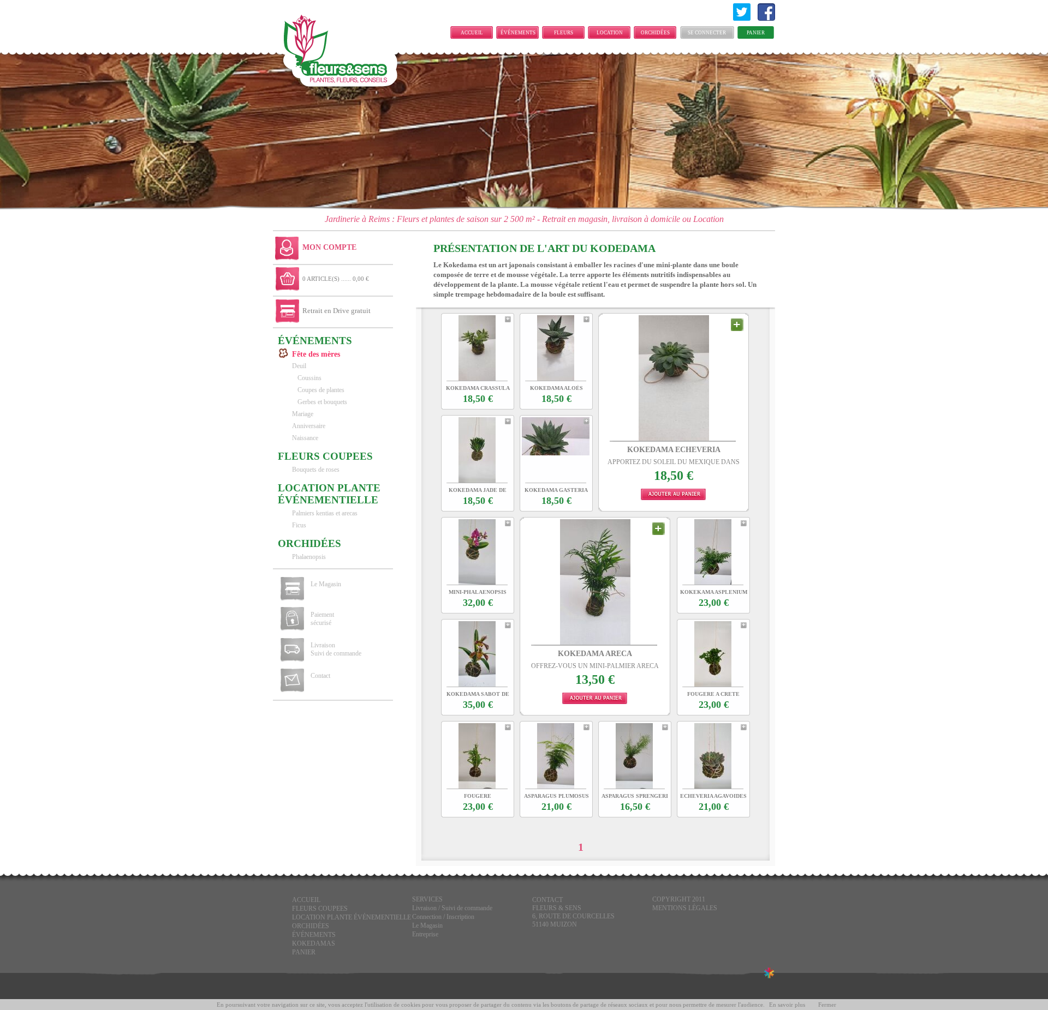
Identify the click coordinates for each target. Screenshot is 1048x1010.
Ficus (299, 525)
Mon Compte (329, 247)
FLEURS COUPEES (563, 34)
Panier (756, 32)
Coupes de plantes (320, 390)
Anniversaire (308, 426)
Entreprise (425, 934)
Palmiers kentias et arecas (325, 513)
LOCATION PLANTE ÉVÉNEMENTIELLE (612, 34)
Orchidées (655, 32)
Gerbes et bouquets (322, 402)
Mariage (302, 414)
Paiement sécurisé (322, 619)
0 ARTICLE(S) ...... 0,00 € (335, 278)
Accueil (472, 32)
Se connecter (707, 32)
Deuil (299, 366)
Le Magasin (326, 584)
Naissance (305, 438)
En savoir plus (787, 1004)
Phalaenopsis (309, 557)
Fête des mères (316, 354)
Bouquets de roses (316, 469)
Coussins (309, 378)
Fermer (827, 1004)
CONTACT (547, 900)
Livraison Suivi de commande (336, 649)
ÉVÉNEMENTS (518, 32)
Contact (320, 676)
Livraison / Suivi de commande (452, 908)
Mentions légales (684, 908)
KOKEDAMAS (313, 943)
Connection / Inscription (443, 917)
